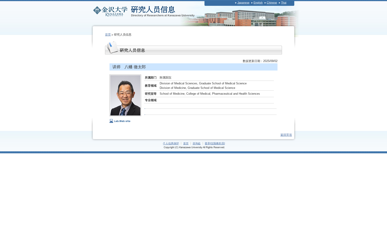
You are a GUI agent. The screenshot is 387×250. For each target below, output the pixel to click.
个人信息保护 (171, 143)
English (258, 2)
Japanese (243, 2)
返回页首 (286, 135)
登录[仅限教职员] (215, 143)
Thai (283, 2)
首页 (108, 34)
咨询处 (197, 143)
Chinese (272, 2)
